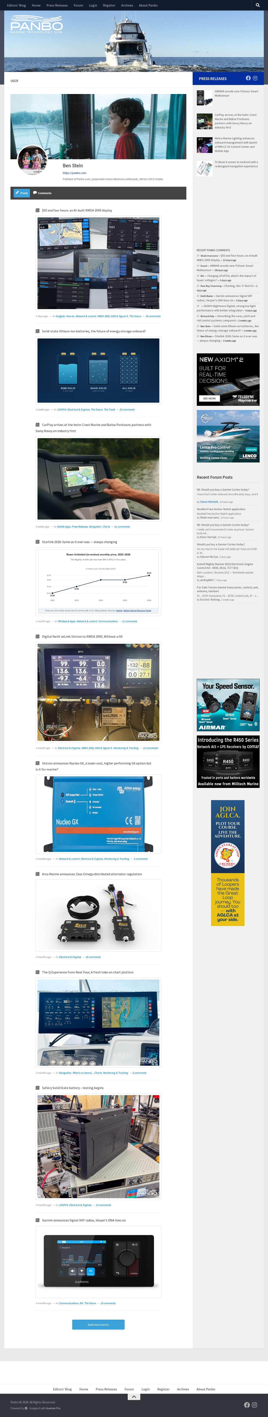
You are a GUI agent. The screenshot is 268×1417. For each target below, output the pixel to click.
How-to (70, 316)
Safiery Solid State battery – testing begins (73, 1088)
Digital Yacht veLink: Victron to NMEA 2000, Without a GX (82, 636)
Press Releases (57, 5)
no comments (122, 526)
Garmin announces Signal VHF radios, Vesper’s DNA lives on (84, 1220)
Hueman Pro (53, 1408)
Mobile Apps (63, 526)
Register (109, 5)
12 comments (150, 748)
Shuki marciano (209, 517)
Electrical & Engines (78, 409)
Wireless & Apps (66, 621)
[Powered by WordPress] (26, 1408)
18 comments (152, 316)
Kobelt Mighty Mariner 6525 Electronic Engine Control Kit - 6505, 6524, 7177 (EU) (225, 566)
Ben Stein (73, 165)
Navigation (95, 526)
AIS (81, 1303)
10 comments (126, 409)
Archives (127, 5)
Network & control (85, 316)
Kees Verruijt (208, 537)
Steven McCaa (209, 557)
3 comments (140, 859)
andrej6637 (207, 580)
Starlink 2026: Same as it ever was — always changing (79, 542)
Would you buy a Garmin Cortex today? (221, 544)
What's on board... (82, 1073)
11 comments (129, 621)
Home (36, 5)
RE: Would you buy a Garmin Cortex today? (223, 489)
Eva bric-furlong (210, 599)
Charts (106, 526)
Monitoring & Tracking (125, 748)
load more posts (98, 1325)
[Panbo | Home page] (36, 24)
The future (135, 316)
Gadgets (60, 316)
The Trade (109, 409)
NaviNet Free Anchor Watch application (221, 509)
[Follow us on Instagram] (255, 78)
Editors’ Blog (16, 5)
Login (93, 5)
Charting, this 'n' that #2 (238, 286)
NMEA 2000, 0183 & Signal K (112, 316)
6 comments (139, 1073)
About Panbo (148, 5)
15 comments (103, 1205)
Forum (78, 5)
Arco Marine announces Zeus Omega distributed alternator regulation (92, 874)
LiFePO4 (61, 409)
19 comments (107, 1303)
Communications (107, 621)
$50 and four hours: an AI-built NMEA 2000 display (77, 210)
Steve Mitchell (209, 502)
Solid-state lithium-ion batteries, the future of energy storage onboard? (94, 331)
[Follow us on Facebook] (248, 78)
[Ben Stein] (32, 160)
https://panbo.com (74, 173)
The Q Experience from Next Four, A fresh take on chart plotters (88, 972)
